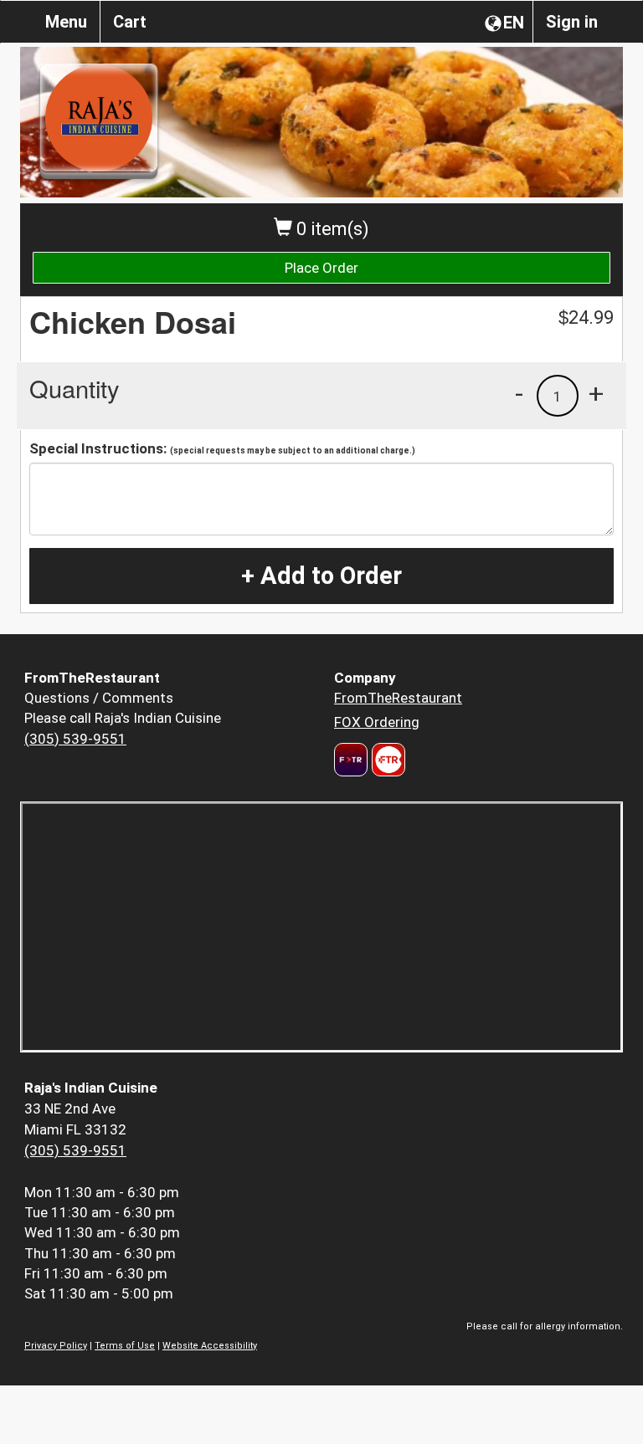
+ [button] (596, 393)
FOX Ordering (376, 722)
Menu (66, 22)
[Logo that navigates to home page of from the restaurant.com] (351, 759)
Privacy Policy (55, 1345)
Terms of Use (125, 1345)
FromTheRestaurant (398, 697)
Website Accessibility (209, 1345)
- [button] (519, 393)
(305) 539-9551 (75, 738)
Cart (130, 22)
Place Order (321, 267)
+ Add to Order (321, 575)
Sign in (572, 22)
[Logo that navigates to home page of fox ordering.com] (386, 759)
